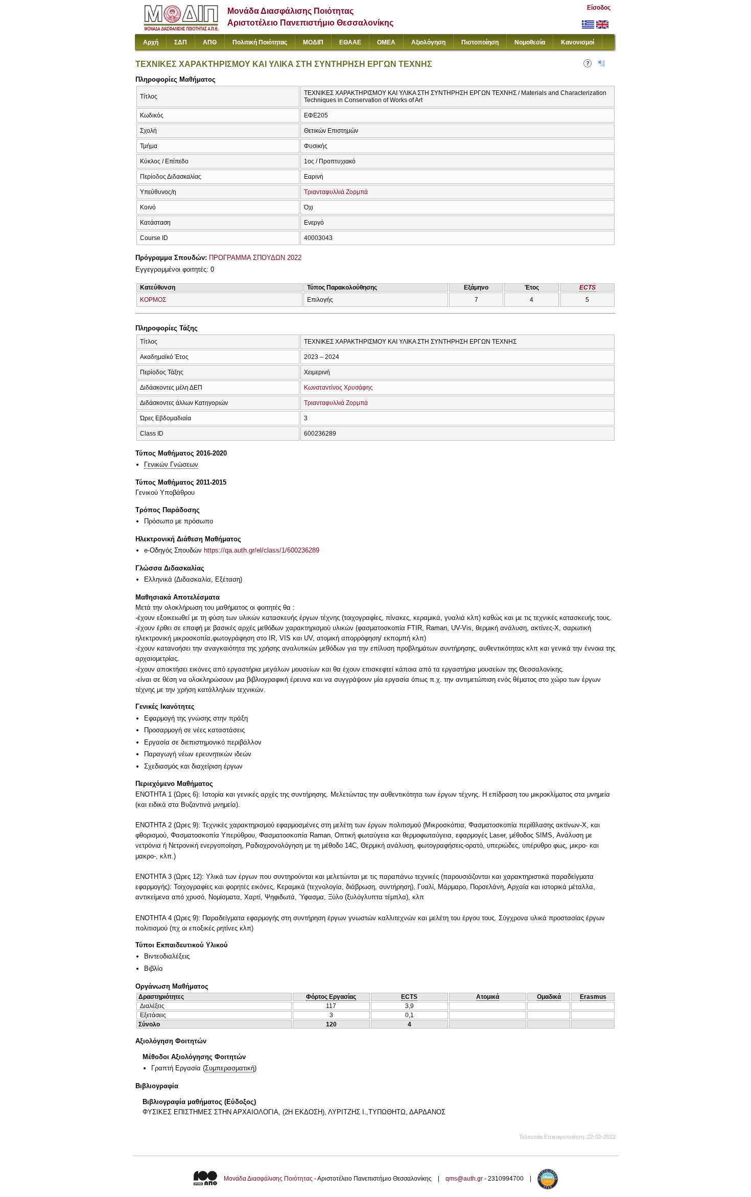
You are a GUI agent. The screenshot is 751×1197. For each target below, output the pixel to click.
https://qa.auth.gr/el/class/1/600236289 (261, 550)
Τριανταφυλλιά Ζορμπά (336, 192)
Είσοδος (599, 7)
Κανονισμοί (577, 42)
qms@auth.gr (464, 1179)
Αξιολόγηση (428, 42)
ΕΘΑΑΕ (350, 42)
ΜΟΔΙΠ (313, 42)
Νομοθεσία (529, 42)
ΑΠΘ (210, 42)
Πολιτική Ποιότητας (259, 42)
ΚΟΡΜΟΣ (153, 299)
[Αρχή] (181, 28)
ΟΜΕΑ (386, 42)
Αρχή (150, 42)
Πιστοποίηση (480, 42)
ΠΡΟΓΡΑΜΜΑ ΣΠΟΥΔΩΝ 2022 (255, 257)
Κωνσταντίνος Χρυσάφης (338, 387)
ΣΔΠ (180, 42)
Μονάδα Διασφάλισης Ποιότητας (268, 1179)
